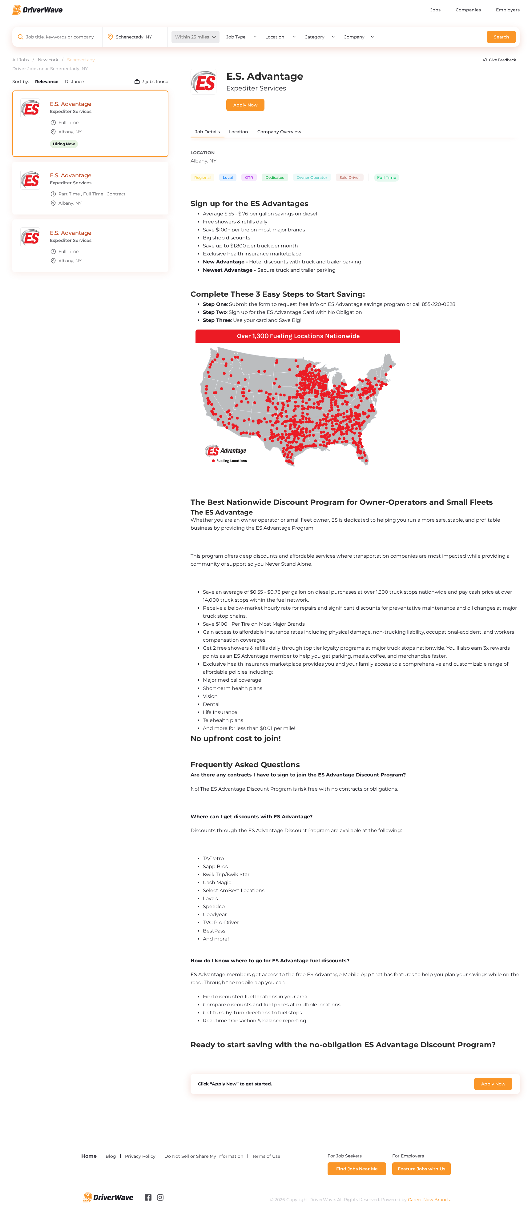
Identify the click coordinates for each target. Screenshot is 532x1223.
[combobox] (60, 37)
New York (48, 59)
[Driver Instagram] (160, 1197)
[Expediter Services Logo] (203, 93)
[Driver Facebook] (148, 1197)
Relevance (47, 81)
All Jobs (20, 59)
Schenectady (81, 59)
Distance (74, 81)
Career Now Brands (429, 1199)
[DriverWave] (108, 1201)
